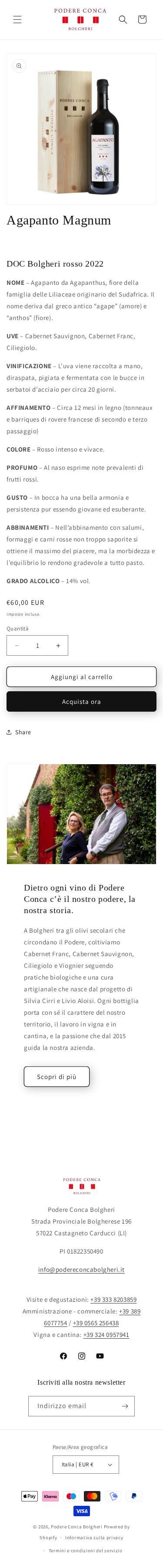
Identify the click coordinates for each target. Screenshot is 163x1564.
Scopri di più (57, 1076)
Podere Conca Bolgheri (77, 1527)
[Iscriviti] (124, 1406)
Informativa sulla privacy (94, 1537)
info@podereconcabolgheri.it (81, 1269)
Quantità (18, 628)
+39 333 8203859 (113, 1299)
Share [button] (23, 732)
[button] (17, 19)
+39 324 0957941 (106, 1334)
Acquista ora (81, 701)
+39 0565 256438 (96, 1323)
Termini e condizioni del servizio (86, 1551)
